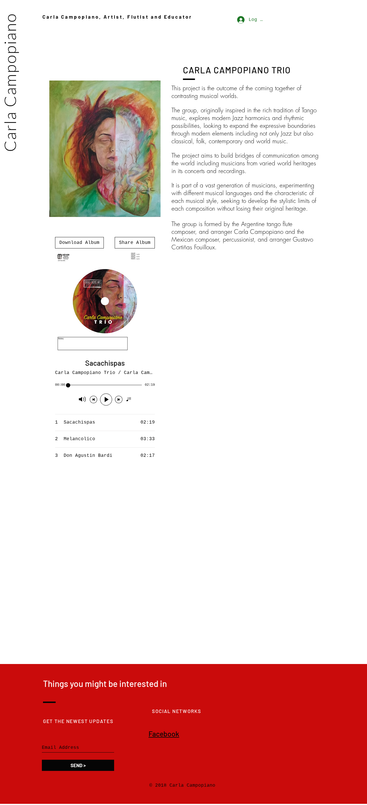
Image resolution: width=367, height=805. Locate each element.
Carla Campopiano (9, 82)
